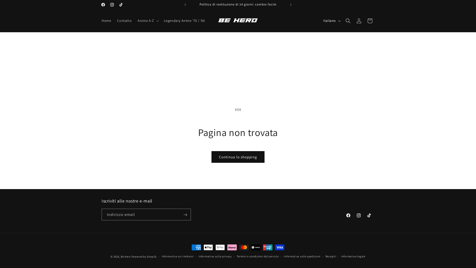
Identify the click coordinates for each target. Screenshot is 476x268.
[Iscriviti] (185, 215)
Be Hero (126, 256)
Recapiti (331, 256)
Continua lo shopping (238, 157)
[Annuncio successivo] (290, 4)
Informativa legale (353, 256)
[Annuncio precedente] (185, 4)
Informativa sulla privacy (215, 256)
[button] (148, 20)
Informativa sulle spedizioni (302, 256)
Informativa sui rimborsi (178, 256)
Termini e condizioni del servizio (258, 256)
